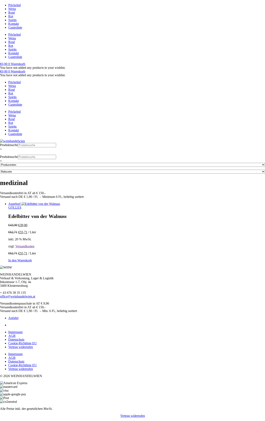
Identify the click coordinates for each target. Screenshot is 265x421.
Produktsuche (9, 145)
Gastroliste (15, 27)
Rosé (11, 12)
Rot (10, 16)
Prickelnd (14, 5)
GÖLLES (14, 207)
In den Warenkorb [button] (20, 260)
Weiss (12, 9)
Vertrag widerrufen (20, 347)
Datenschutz (16, 339)
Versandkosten (24, 246)
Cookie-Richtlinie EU (22, 343)
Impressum (15, 332)
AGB (12, 336)
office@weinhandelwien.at (17, 296)
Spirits (12, 20)
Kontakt (13, 23)
